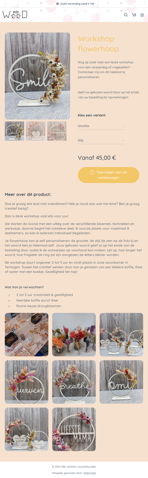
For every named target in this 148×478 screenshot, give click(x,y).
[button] (126, 15)
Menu (142, 15)
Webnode (89, 473)
